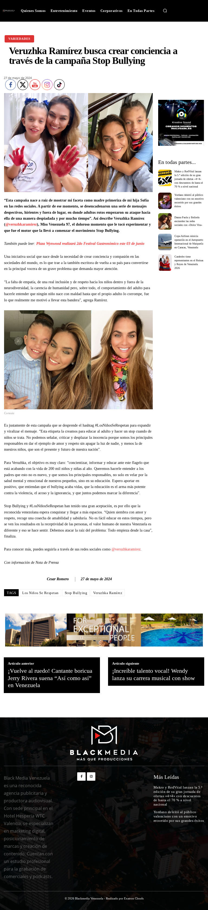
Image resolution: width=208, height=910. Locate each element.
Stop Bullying (76, 593)
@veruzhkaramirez (21, 224)
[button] (164, 10)
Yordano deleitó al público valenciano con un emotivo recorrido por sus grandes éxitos (179, 816)
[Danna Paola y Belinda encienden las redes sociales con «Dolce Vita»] (165, 221)
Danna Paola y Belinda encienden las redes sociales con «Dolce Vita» (188, 221)
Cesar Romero (58, 579)
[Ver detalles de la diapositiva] (181, 123)
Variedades (19, 38)
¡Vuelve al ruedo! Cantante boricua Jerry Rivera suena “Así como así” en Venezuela (50, 677)
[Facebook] (81, 776)
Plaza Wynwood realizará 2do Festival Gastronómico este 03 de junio (90, 244)
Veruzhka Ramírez (107, 593)
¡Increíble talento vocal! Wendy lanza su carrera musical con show (153, 674)
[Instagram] (91, 776)
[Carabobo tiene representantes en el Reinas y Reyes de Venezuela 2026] (165, 262)
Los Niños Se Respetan (40, 593)
